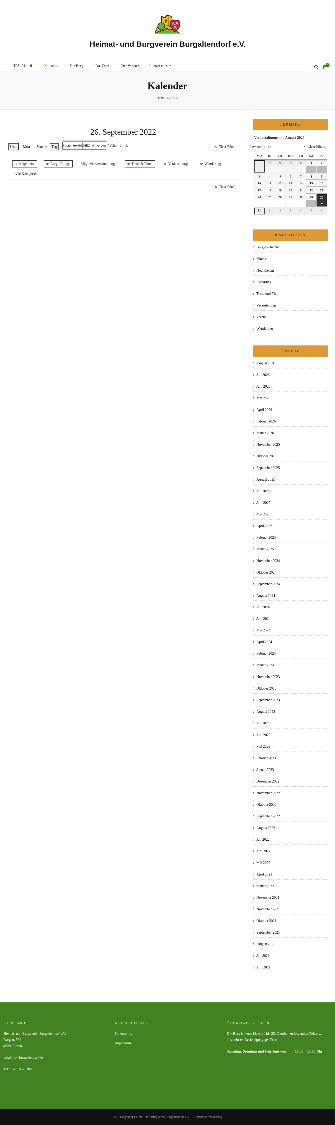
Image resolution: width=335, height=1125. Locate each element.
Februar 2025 (266, 537)
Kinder (261, 259)
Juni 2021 (263, 967)
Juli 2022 (263, 839)
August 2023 (265, 711)
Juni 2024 (263, 618)
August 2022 (265, 828)
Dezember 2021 (267, 897)
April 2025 (264, 526)
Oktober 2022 (266, 804)
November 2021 (268, 909)
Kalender (50, 66)
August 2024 (265, 595)
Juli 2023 (263, 723)
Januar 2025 (265, 549)
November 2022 (268, 793)
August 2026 (265, 363)
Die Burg (76, 66)
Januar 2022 (265, 886)
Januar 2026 (265, 433)
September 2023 (268, 700)
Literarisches (158, 66)
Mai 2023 (263, 746)
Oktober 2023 (266, 688)
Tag (54, 147)
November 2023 (268, 677)
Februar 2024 (266, 653)
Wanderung (264, 328)
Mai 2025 (263, 514)
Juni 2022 (263, 851)
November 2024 (268, 561)
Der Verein (129, 66)
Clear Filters (227, 147)
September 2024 (268, 584)
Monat (27, 147)
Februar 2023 (266, 758)
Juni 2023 (263, 735)
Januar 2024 (265, 665)
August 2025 (265, 479)
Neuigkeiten (265, 270)
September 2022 (268, 816)
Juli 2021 (263, 956)
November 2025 (268, 444)
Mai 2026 (263, 398)
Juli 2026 (263, 375)
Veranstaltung (266, 305)
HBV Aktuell (22, 66)
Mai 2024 (263, 630)
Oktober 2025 (266, 456)
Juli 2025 (263, 491)
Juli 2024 (263, 607)
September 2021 (268, 932)
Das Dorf (102, 66)
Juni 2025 (263, 503)
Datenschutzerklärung (208, 1117)
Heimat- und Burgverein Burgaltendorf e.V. (168, 44)
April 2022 (264, 874)
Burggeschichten (268, 247)
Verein (261, 317)
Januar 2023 (265, 770)
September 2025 (268, 468)
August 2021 (265, 944)
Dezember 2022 (267, 781)
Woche (42, 147)
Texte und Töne (267, 294)
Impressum (123, 1043)
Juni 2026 (263, 386)
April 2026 (264, 410)
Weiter (113, 145)
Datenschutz (124, 1033)
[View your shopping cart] (324, 67)
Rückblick (263, 282)
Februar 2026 (266, 421)
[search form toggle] (316, 67)
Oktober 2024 (266, 572)
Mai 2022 (263, 863)
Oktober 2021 (266, 921)
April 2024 (264, 642)
